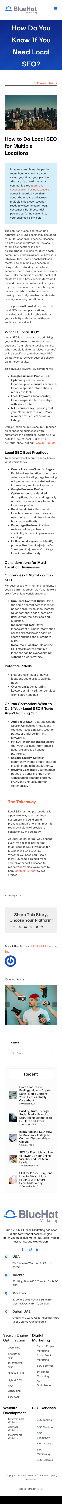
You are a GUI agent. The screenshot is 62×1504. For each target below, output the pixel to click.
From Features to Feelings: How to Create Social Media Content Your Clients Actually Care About (35, 1093)
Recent (31, 1073)
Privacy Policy (36, 1488)
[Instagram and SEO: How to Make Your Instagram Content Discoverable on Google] (13, 1136)
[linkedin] (38, 1249)
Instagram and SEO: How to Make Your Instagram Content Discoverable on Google (35, 1136)
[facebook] (23, 1249)
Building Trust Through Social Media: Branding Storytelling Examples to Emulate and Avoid (35, 1116)
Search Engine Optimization (15, 1337)
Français (23, 1488)
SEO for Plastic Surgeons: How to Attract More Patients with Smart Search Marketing (36, 1178)
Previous (41, 83)
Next (51, 83)
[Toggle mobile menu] (55, 8)
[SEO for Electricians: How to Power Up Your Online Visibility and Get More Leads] (13, 1156)
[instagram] (30, 1249)
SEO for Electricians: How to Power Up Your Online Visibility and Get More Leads (36, 1157)
